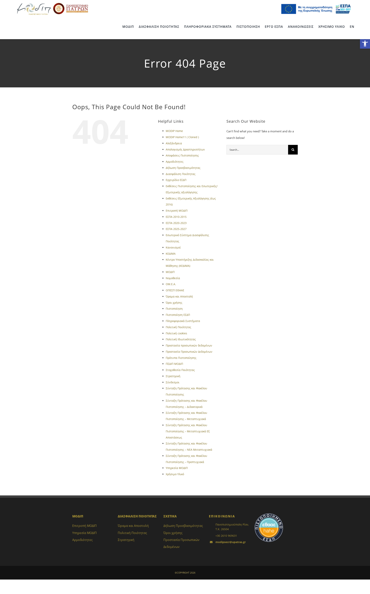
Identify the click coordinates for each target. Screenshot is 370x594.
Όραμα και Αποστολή (179, 296)
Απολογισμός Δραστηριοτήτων (185, 149)
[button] (365, 44)
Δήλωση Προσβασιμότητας (183, 168)
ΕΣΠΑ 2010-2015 (176, 217)
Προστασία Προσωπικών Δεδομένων (189, 351)
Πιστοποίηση (174, 308)
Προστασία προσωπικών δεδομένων (189, 345)
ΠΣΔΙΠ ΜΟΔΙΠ (174, 364)
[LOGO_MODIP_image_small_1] (34, 4)
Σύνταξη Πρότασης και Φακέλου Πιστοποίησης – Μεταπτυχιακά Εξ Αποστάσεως (188, 431)
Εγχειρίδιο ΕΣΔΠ (176, 180)
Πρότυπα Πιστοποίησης (181, 358)
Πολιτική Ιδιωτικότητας (181, 339)
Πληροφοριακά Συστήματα (183, 321)
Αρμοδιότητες (174, 161)
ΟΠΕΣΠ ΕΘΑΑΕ (175, 290)
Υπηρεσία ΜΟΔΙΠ (177, 468)
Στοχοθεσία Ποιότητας (180, 370)
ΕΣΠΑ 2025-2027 (176, 229)
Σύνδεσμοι (172, 382)
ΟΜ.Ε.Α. (171, 284)
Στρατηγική (173, 376)
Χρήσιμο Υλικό (175, 474)
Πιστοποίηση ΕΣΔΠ (178, 315)
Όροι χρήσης (174, 302)
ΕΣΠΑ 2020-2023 (176, 223)
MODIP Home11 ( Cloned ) (182, 137)
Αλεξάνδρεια (174, 143)
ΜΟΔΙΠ (170, 272)
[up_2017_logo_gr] (70, 4)
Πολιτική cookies (176, 333)
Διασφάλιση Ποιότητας (180, 174)
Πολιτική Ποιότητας (178, 327)
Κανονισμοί (173, 247)
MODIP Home (174, 131)
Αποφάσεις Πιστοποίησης (182, 155)
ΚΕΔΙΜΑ (171, 253)
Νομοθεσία (173, 278)
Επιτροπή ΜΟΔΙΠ (177, 210)
